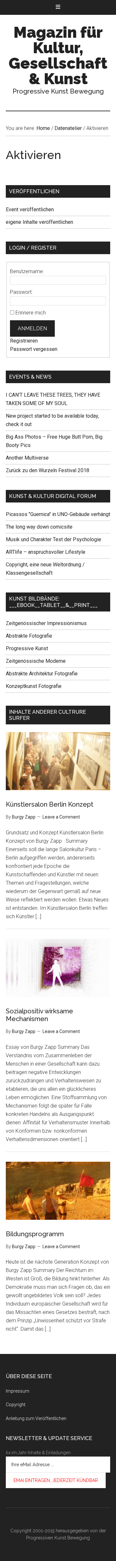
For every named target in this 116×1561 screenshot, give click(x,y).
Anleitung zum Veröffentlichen (36, 1418)
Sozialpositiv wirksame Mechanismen (39, 1015)
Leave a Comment (61, 817)
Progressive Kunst (27, 648)
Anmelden (32, 328)
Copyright (15, 1404)
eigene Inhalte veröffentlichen (39, 222)
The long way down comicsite (39, 527)
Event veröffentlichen (30, 209)
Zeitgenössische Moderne (36, 661)
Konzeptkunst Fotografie (34, 686)
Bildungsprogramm (35, 1234)
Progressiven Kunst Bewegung (58, 1537)
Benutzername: (27, 271)
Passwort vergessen (33, 349)
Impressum (17, 1391)
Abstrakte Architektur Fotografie (42, 674)
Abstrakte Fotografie (29, 636)
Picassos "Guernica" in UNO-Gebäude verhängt (58, 514)
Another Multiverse (27, 458)
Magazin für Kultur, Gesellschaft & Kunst (58, 55)
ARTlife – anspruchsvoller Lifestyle (45, 552)
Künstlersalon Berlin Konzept (49, 804)
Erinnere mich (30, 313)
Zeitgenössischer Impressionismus (46, 623)
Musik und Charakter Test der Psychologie (53, 539)
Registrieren (24, 341)
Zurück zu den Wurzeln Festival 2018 (47, 470)
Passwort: (21, 292)
